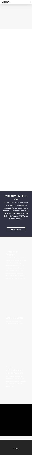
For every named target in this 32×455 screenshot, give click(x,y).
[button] (29, 2)
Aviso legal (16, 448)
